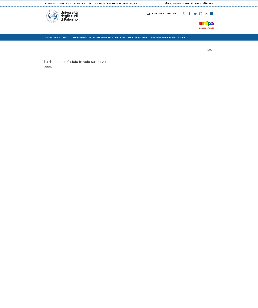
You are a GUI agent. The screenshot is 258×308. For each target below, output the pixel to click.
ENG (154, 13)
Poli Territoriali (138, 37)
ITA (148, 13)
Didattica (64, 3)
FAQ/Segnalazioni (178, 3)
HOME (209, 50)
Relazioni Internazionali (122, 3)
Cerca (197, 3)
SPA (175, 13)
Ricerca (78, 3)
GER (168, 13)
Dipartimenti (79, 37)
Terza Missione (96, 3)
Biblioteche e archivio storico (168, 37)
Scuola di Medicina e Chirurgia (107, 37)
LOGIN (209, 3)
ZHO (161, 13)
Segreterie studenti (57, 37)
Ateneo (49, 3)
